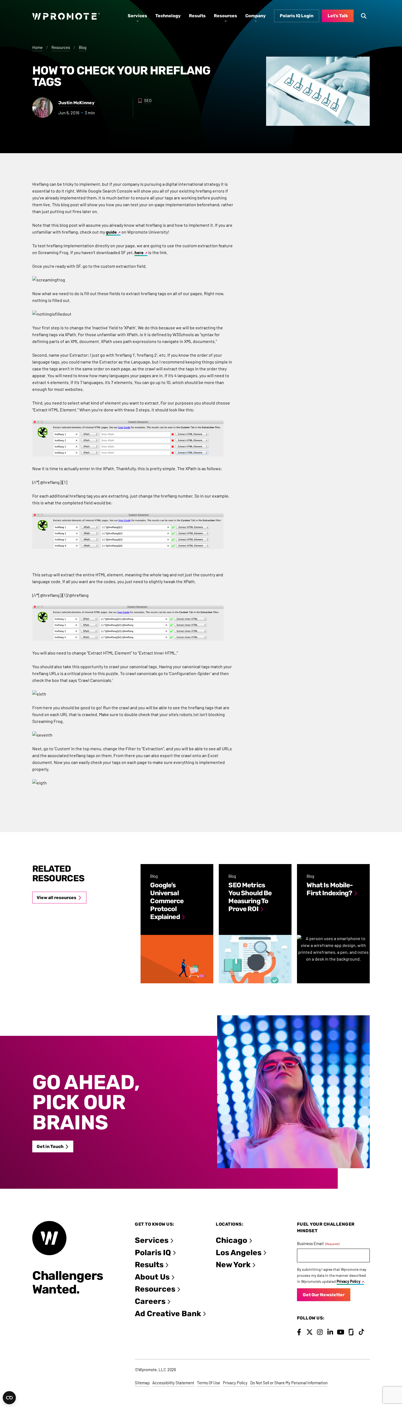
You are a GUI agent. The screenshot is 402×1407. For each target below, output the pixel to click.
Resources (60, 47)
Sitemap (142, 1382)
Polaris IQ (153, 1252)
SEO (148, 100)
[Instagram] (320, 1332)
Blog (82, 47)
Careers (150, 1301)
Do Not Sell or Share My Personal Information (289, 1382)
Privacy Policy (348, 1281)
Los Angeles (238, 1252)
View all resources (56, 897)
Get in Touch (50, 1146)
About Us (152, 1276)
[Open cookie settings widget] (9, 1397)
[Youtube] (340, 1332)
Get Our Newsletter (324, 1294)
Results (149, 1264)
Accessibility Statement (173, 1382)
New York (233, 1264)
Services (151, 1240)
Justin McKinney (76, 102)
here (139, 252)
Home (37, 47)
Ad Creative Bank (168, 1313)
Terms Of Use (208, 1382)
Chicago (231, 1240)
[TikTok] (361, 1332)
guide (111, 231)
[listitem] (177, 923)
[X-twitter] (309, 1332)
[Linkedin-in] (330, 1332)
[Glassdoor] (351, 1332)
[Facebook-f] (299, 1332)
